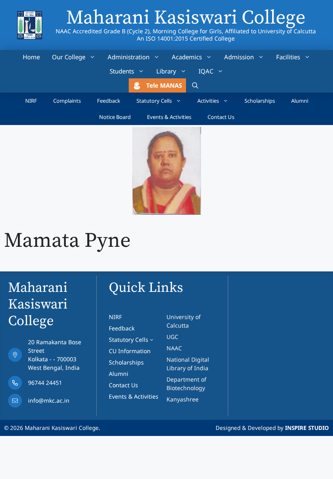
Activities (208, 100)
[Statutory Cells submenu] (151, 339)
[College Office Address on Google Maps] (50, 357)
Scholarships (259, 100)
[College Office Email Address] (50, 403)
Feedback (108, 100)
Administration (128, 57)
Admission (239, 57)
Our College (68, 57)
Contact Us (221, 117)
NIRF (31, 100)
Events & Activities (169, 117)
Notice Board (115, 117)
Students (122, 71)
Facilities (288, 57)
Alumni (299, 100)
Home (31, 57)
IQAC (206, 71)
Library (166, 71)
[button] (195, 85)
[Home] (29, 16)
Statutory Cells (154, 100)
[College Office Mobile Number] (50, 385)
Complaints (67, 100)
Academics (187, 57)
